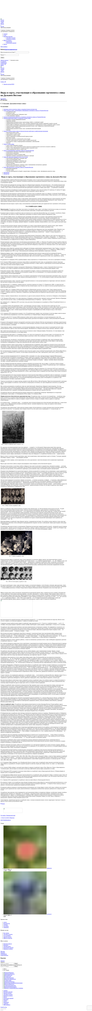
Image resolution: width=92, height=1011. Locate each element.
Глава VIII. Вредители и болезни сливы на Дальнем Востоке (18, 167)
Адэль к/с (49, 914)
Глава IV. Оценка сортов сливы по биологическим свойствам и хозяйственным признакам (25, 131)
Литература (6, 173)
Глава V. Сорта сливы (8, 144)
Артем (5, 922)
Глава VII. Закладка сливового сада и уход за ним (15, 157)
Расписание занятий (8, 947)
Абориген (49, 868)
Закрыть (3, 960)
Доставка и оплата (8, 934)
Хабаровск (6, 927)
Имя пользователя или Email (8, 52)
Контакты (5, 945)
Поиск (16, 963)
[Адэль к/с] (25, 914)
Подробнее (3, 98)
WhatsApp (11, 817)
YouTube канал (7, 946)
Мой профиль (6, 1004)
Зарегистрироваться (10, 49)
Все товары (6, 933)
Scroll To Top (4, 1007)
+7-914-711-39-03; (5, 817)
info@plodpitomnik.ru (6, 820)
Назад (3, 803)
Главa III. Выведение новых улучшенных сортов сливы (17, 118)
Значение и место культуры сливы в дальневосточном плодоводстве (20, 109)
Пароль (3, 54)
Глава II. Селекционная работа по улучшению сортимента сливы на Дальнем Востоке (24, 117)
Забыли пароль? (4, 60)
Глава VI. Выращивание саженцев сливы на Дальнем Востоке (18, 150)
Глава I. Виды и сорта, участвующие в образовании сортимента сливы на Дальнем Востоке (25, 110)
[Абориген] (25, 868)
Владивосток (6, 923)
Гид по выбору (7, 935)
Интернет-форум (7, 943)
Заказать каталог (7, 937)
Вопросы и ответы (8, 949)
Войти (2, 57)
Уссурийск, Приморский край (8, 815)
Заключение (6, 172)
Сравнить (5, 1003)
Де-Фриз (5, 924)
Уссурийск (6, 926)
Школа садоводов (7, 938)
